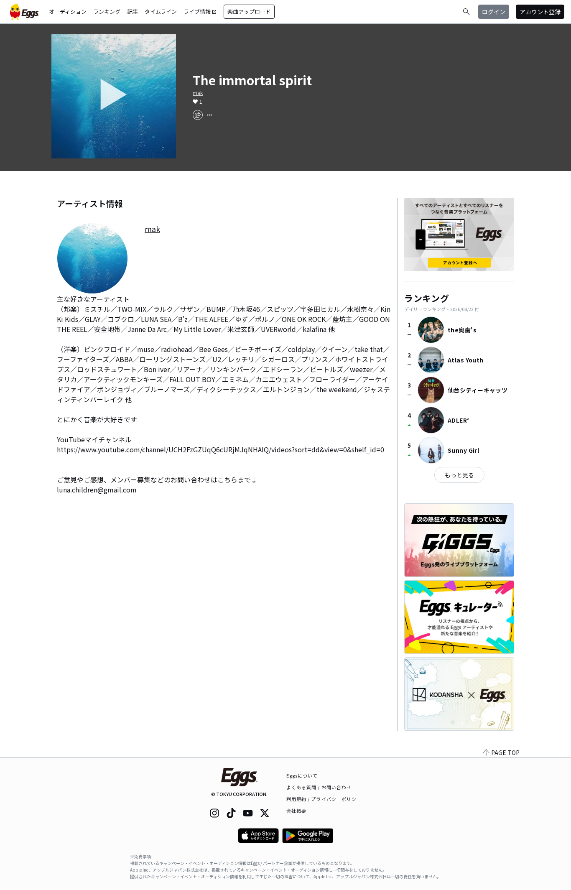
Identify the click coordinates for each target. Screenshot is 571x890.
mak (198, 92)
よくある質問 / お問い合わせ (319, 787)
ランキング (106, 11)
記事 (132, 11)
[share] (198, 115)
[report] (209, 115)
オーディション (68, 11)
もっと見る (459, 475)
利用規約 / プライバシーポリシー (324, 799)
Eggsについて (302, 775)
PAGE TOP (505, 752)
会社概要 (296, 810)
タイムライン (161, 11)
